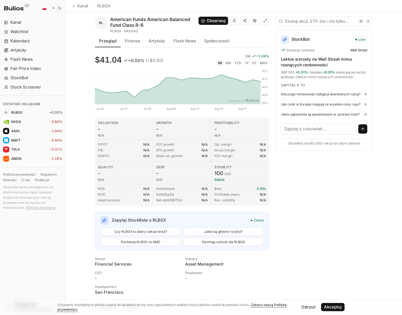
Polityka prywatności (19, 174)
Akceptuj (333, 307)
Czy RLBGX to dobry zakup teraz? (140, 231)
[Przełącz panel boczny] (65, 157)
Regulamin (48, 174)
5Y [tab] (254, 63)
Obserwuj (216, 20)
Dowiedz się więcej (40, 208)
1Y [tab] (247, 63)
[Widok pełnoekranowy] (265, 21)
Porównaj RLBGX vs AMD (140, 242)
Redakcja (42, 180)
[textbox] (318, 128)
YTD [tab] (237, 63)
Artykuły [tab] (156, 40)
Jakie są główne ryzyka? (223, 231)
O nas (25, 180)
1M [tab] (220, 63)
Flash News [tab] (184, 40)
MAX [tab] (264, 63)
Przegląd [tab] (107, 40)
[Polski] (44, 8)
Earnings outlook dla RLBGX (223, 242)
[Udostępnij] (244, 21)
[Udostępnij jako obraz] (255, 21)
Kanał (82, 5)
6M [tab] (228, 63)
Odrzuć (308, 307)
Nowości (9, 180)
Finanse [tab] (132, 40)
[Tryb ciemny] (56, 8)
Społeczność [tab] (217, 40)
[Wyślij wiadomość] (363, 129)
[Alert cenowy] (234, 21)
